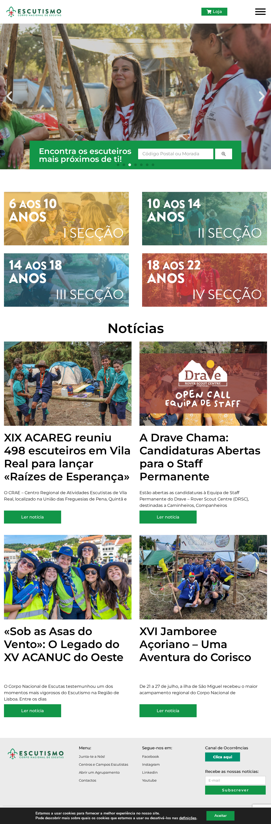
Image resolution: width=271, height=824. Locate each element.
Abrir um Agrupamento (99, 772)
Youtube (149, 780)
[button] (9, 96)
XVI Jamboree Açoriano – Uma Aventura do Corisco (195, 644)
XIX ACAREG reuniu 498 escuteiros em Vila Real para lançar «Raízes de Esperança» (67, 457)
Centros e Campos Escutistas (103, 764)
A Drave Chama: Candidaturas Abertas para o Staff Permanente (199, 457)
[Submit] (223, 154)
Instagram (151, 764)
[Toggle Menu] (260, 11)
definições (187, 818)
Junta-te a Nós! (92, 756)
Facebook (150, 756)
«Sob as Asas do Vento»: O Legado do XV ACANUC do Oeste (64, 644)
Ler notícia (32, 517)
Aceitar (220, 815)
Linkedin (150, 772)
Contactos (87, 780)
